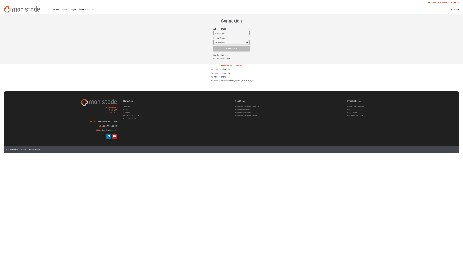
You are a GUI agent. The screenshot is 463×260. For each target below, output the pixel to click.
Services (55, 9)
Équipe (64, 9)
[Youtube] (114, 136)
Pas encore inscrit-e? (221, 58)
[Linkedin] (108, 136)
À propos (72, 9)
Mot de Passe (219, 38)
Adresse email (219, 29)
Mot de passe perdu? (221, 55)
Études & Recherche (87, 9)
